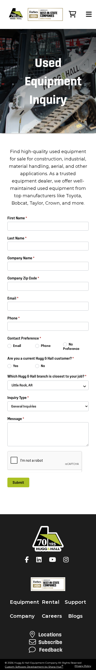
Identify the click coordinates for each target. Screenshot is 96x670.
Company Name (20, 258)
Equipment (24, 602)
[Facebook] (28, 559)
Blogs (75, 616)
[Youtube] (53, 559)
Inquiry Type (18, 397)
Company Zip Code (23, 278)
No (42, 366)
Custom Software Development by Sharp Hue (34, 666)
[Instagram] (67, 559)
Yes (15, 366)
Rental (50, 602)
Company (22, 616)
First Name (17, 218)
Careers (52, 616)
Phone (13, 318)
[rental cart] (72, 14)
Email (12, 298)
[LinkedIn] (40, 559)
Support (75, 602)
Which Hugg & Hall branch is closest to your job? (46, 376)
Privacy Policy (83, 666)
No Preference (71, 346)
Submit (18, 482)
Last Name (17, 238)
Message (15, 419)
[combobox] (48, 385)
